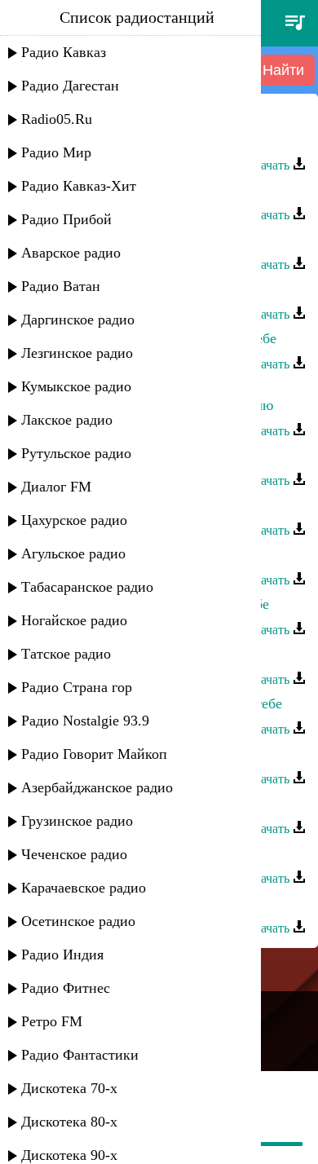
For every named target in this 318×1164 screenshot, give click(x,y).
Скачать (269, 165)
